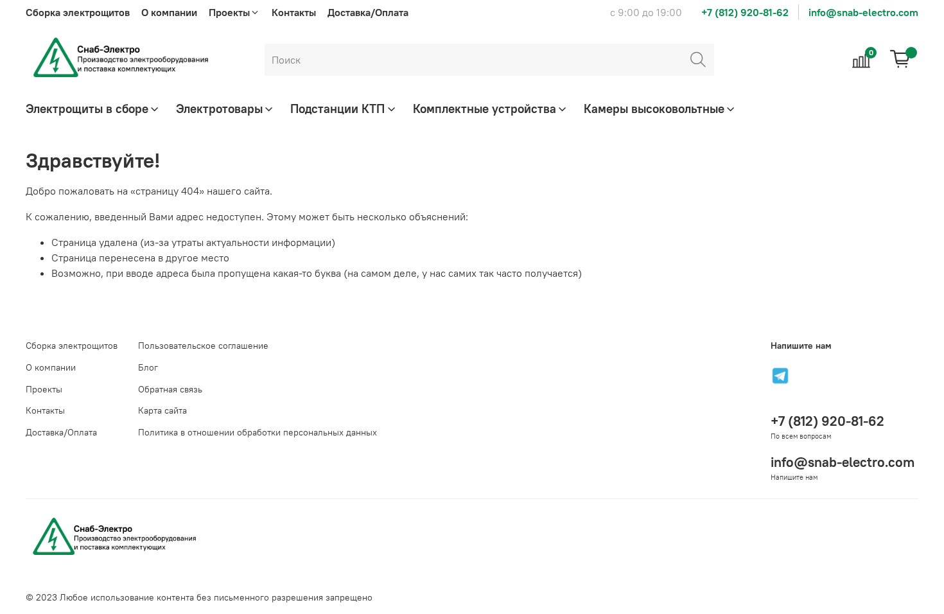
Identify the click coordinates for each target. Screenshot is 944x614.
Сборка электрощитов (78, 12)
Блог (148, 367)
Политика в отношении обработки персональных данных (257, 432)
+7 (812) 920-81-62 (745, 12)
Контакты (294, 12)
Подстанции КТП (337, 108)
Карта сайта (162, 410)
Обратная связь (170, 389)
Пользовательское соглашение (203, 345)
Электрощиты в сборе (87, 108)
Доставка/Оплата (368, 12)
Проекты (44, 389)
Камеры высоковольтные (654, 108)
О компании (169, 12)
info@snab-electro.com (863, 12)
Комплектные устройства (484, 108)
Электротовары (219, 108)
